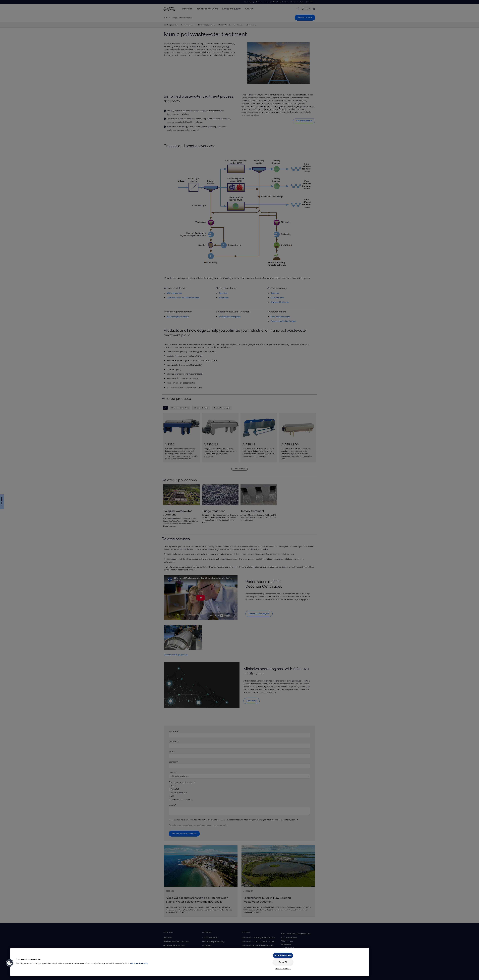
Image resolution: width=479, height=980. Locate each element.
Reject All (283, 962)
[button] (10, 963)
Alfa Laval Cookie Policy (139, 963)
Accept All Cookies (283, 955)
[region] (189, 962)
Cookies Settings (283, 969)
